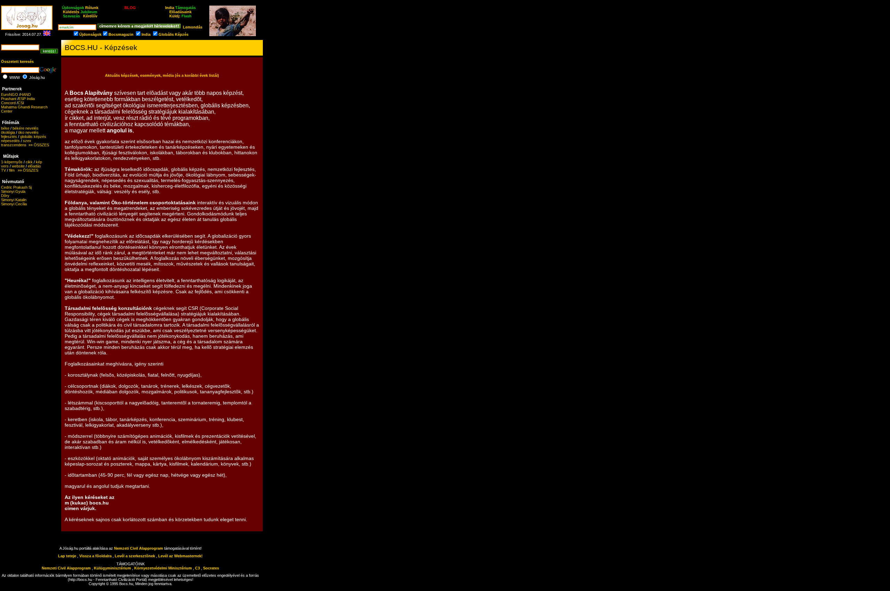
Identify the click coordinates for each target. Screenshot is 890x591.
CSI (21, 103)
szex (27, 141)
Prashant (8, 99)
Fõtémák (10, 122)
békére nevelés (26, 128)
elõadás (34, 166)
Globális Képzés (173, 34)
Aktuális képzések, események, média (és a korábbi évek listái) (162, 75)
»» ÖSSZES (37, 145)
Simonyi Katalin (13, 200)
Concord (8, 103)
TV (3, 170)
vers (5, 166)
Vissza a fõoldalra (95, 556)
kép (39, 162)
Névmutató (13, 181)
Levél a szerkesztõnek (135, 556)
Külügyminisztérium (112, 568)
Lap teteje (67, 556)
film (12, 170)
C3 (197, 568)
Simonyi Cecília (14, 204)
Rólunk (91, 8)
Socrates (211, 568)
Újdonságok (90, 34)
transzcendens (13, 145)
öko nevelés (28, 132)
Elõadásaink (180, 12)
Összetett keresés (17, 61)
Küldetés (71, 12)
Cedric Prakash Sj (16, 187)
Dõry (5, 196)
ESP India (26, 99)
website (18, 166)
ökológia (8, 132)
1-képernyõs (12, 162)
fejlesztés (9, 136)
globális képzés (33, 136)
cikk (29, 162)
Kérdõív (90, 16)
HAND (25, 94)
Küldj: (180, 16)
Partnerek (12, 89)
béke (5, 128)
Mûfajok (11, 156)
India (169, 8)
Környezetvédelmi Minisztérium (163, 568)
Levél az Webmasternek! (180, 556)
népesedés (10, 141)
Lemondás (192, 27)
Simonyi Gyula (13, 191)
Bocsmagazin (121, 34)
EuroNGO (9, 94)
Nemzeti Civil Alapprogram (139, 548)
